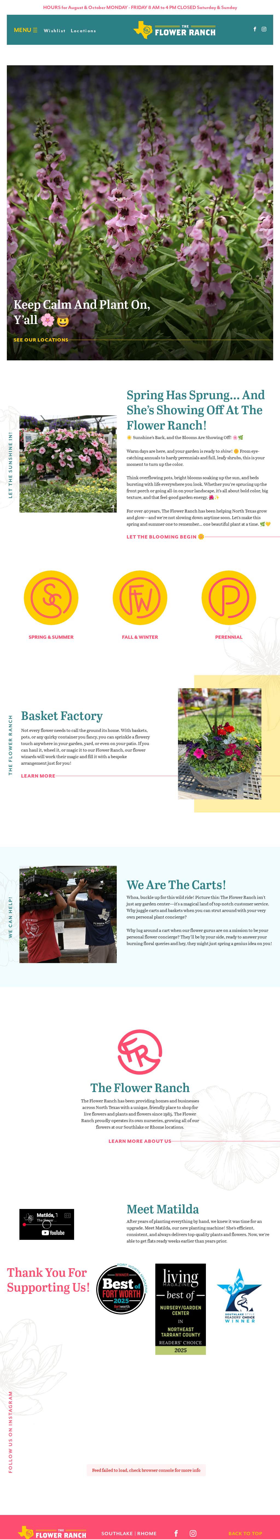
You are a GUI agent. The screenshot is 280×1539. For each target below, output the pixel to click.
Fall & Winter (140, 637)
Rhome (147, 1534)
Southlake (117, 1534)
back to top (245, 1534)
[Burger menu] (35, 30)
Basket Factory (62, 715)
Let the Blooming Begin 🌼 (166, 537)
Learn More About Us (140, 1141)
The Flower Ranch (140, 1087)
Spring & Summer (51, 637)
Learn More (38, 776)
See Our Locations (41, 340)
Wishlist (55, 31)
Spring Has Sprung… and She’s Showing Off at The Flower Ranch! (196, 409)
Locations (84, 31)
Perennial (229, 637)
